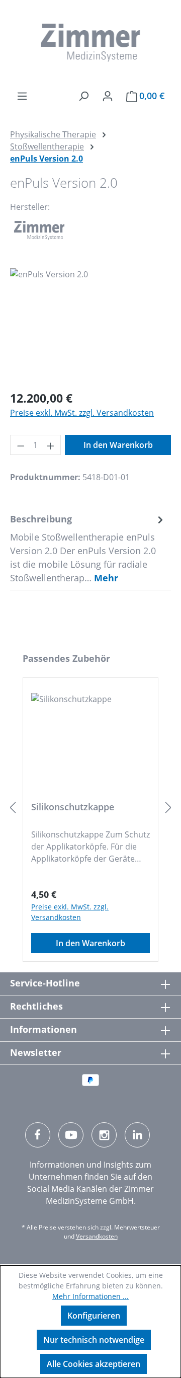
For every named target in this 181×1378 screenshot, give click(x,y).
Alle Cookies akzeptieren (93, 1363)
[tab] (88, 548)
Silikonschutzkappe (72, 807)
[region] (90, 324)
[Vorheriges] (12, 807)
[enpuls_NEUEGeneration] (90, 324)
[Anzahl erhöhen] (50, 445)
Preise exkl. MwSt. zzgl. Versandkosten (82, 412)
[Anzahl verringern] (20, 445)
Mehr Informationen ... (90, 1296)
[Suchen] (83, 96)
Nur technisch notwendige (93, 1339)
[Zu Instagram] (104, 1134)
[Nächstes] (168, 807)
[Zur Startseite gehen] (90, 43)
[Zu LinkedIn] (137, 1134)
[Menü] (22, 96)
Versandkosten (97, 1236)
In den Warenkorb (118, 444)
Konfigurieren (93, 1315)
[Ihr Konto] (108, 96)
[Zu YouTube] (70, 1134)
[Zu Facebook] (37, 1134)
